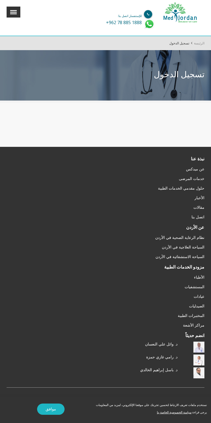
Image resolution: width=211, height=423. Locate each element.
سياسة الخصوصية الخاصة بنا (174, 412)
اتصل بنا (197, 217)
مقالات (198, 207)
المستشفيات (194, 287)
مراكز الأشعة (193, 325)
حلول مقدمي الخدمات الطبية (181, 188)
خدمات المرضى (191, 179)
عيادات (199, 297)
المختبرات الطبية (191, 316)
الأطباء (199, 277)
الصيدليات (196, 306)
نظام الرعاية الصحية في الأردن (179, 238)
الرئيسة (199, 43)
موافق (51, 409)
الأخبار (199, 198)
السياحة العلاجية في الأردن (183, 247)
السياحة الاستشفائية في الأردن (180, 257)
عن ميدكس (195, 169)
